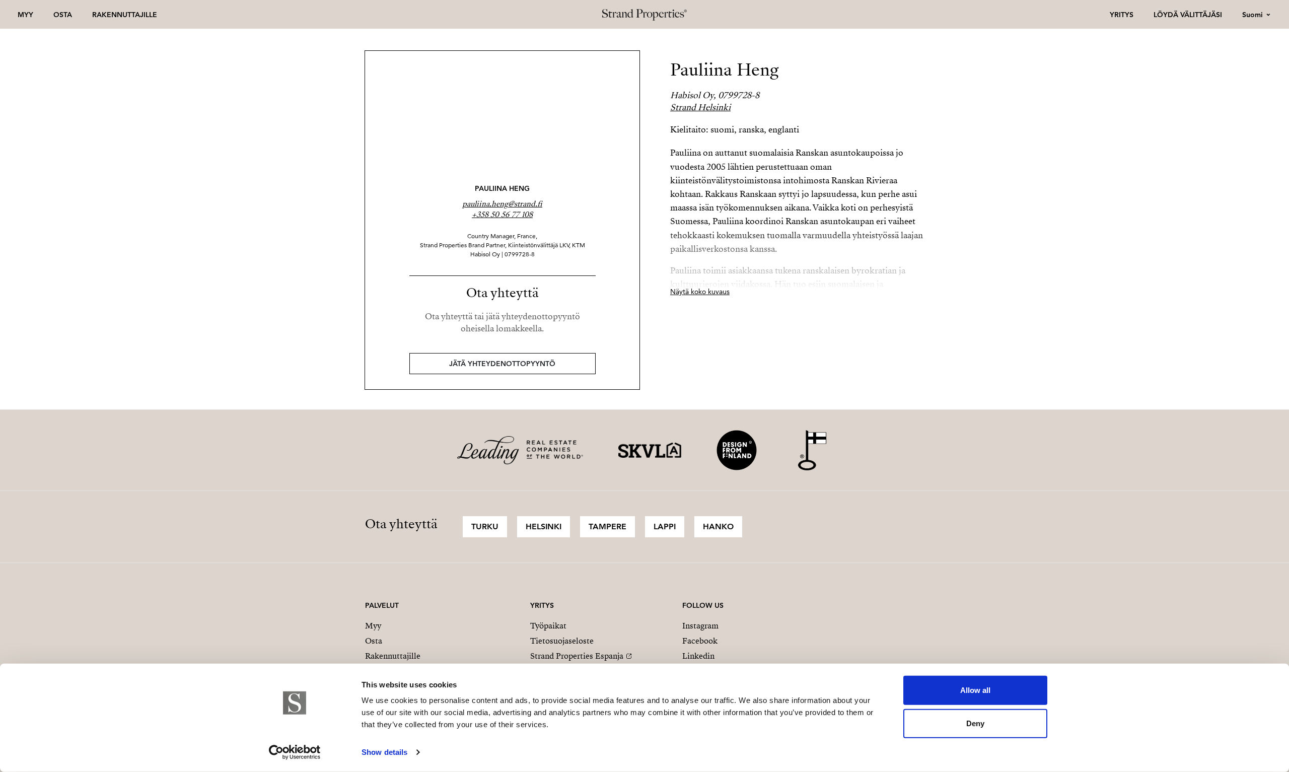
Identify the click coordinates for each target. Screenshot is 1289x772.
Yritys (1121, 14)
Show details (384, 752)
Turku (484, 526)
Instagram (700, 625)
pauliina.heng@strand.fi (502, 204)
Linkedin (698, 656)
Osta (62, 14)
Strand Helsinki (700, 107)
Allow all (975, 690)
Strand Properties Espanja (576, 656)
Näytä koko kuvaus (700, 291)
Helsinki (543, 526)
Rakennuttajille (124, 14)
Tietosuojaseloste (562, 641)
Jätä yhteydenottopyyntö (502, 363)
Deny (975, 723)
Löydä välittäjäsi (1188, 14)
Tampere (607, 526)
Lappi (665, 526)
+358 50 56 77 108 (502, 214)
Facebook (700, 641)
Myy (25, 14)
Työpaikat (548, 625)
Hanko (718, 526)
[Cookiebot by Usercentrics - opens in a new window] (295, 752)
